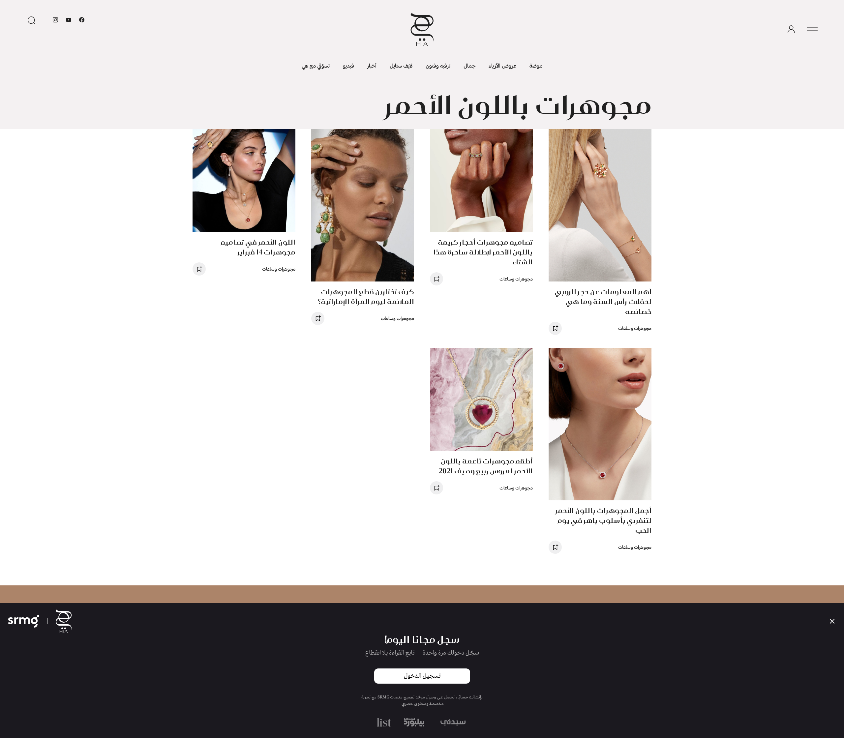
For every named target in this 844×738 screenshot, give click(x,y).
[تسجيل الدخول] (791, 29)
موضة (535, 65)
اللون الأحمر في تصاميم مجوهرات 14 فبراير (258, 247)
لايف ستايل (401, 65)
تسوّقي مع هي (316, 65)
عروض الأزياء (502, 65)
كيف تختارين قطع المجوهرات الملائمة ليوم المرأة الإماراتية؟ (366, 296)
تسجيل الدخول (422, 676)
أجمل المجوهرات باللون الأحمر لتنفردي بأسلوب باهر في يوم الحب (603, 520)
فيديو (348, 65)
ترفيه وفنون (438, 65)
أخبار (372, 65)
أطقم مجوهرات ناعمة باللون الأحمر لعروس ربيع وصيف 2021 (485, 466)
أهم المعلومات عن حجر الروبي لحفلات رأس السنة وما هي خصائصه (603, 301)
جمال (469, 65)
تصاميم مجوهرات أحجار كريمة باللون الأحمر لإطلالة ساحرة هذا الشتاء (483, 252)
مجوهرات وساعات (634, 328)
